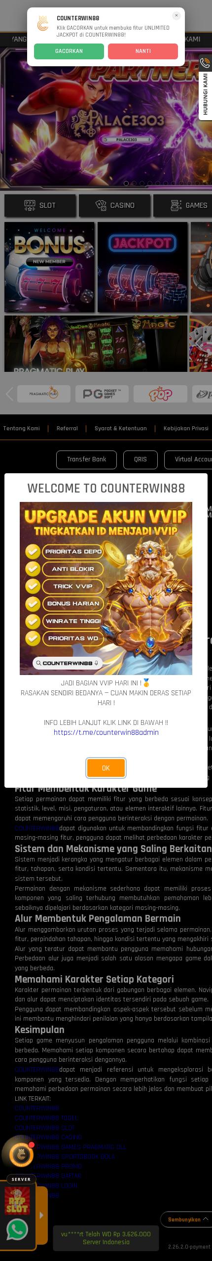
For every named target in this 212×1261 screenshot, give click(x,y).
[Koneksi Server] (21, 1155)
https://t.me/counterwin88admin (106, 732)
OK (106, 768)
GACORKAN (69, 51)
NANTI (143, 51)
